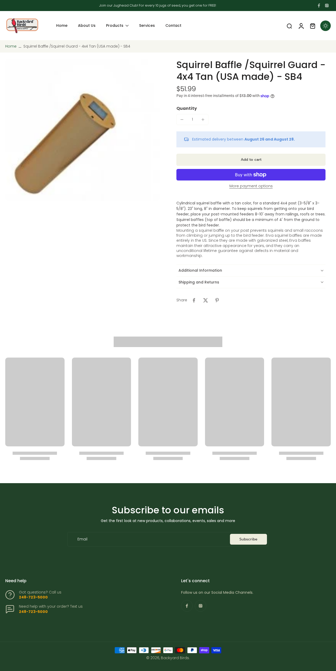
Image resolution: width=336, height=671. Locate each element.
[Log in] (301, 25)
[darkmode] (325, 25)
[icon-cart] (312, 25)
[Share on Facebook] (194, 300)
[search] (289, 25)
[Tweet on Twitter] (205, 300)
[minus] (182, 119)
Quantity (186, 108)
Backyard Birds (175, 657)
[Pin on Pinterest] (217, 300)
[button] (251, 160)
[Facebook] (319, 5)
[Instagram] (327, 5)
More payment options (251, 186)
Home (11, 46)
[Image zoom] (82, 130)
